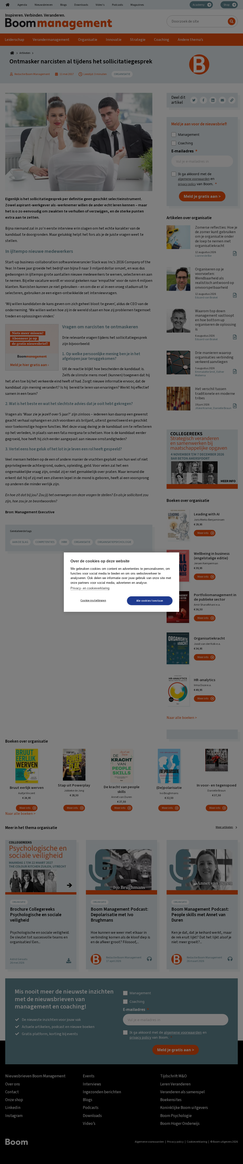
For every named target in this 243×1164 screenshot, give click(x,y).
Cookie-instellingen (93, 600)
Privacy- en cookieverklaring (89, 588)
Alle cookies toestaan (149, 601)
